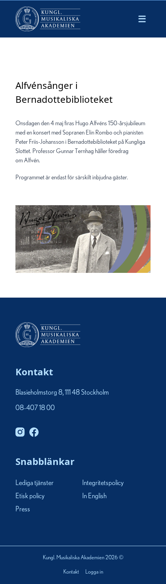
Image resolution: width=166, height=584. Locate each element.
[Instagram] (20, 432)
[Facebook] (34, 432)
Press (22, 509)
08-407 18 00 (35, 408)
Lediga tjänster (34, 483)
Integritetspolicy (103, 483)
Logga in (94, 572)
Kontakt (71, 572)
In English (94, 496)
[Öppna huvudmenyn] (142, 18)
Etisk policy (29, 496)
